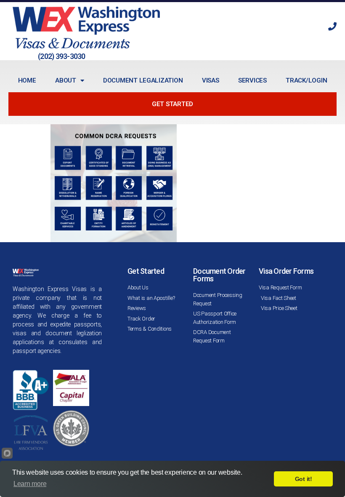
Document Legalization (143, 80)
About (65, 80)
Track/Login (306, 80)
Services (252, 80)
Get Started (172, 104)
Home (27, 80)
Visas (210, 80)
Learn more (29, 483)
